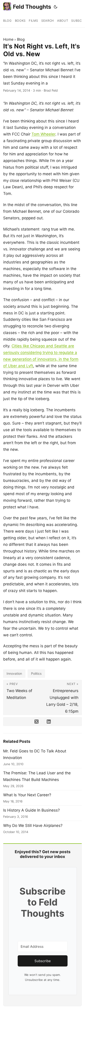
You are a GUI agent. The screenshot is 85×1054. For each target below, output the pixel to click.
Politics (36, 673)
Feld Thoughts (32, 6)
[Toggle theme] (55, 7)
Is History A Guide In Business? (31, 810)
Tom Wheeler (43, 134)
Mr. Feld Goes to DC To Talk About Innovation (34, 754)
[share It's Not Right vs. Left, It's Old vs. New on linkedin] (49, 721)
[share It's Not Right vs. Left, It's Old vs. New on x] (36, 721)
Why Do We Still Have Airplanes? (33, 825)
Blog (21, 39)
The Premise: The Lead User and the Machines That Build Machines (37, 776)
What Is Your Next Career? (27, 795)
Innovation (14, 673)
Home (8, 39)
